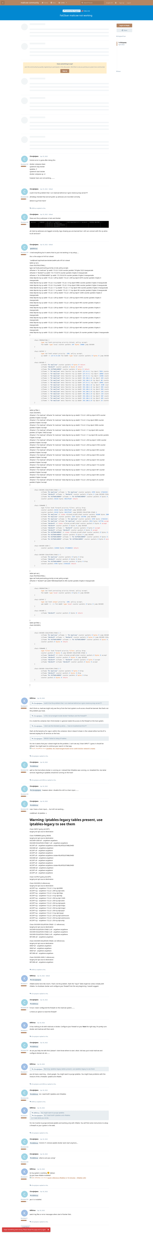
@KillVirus (33, 249)
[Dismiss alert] (48, 1230)
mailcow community (30, 2)
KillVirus (35, 766)
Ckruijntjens (38, 703)
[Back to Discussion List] (3, 3)
